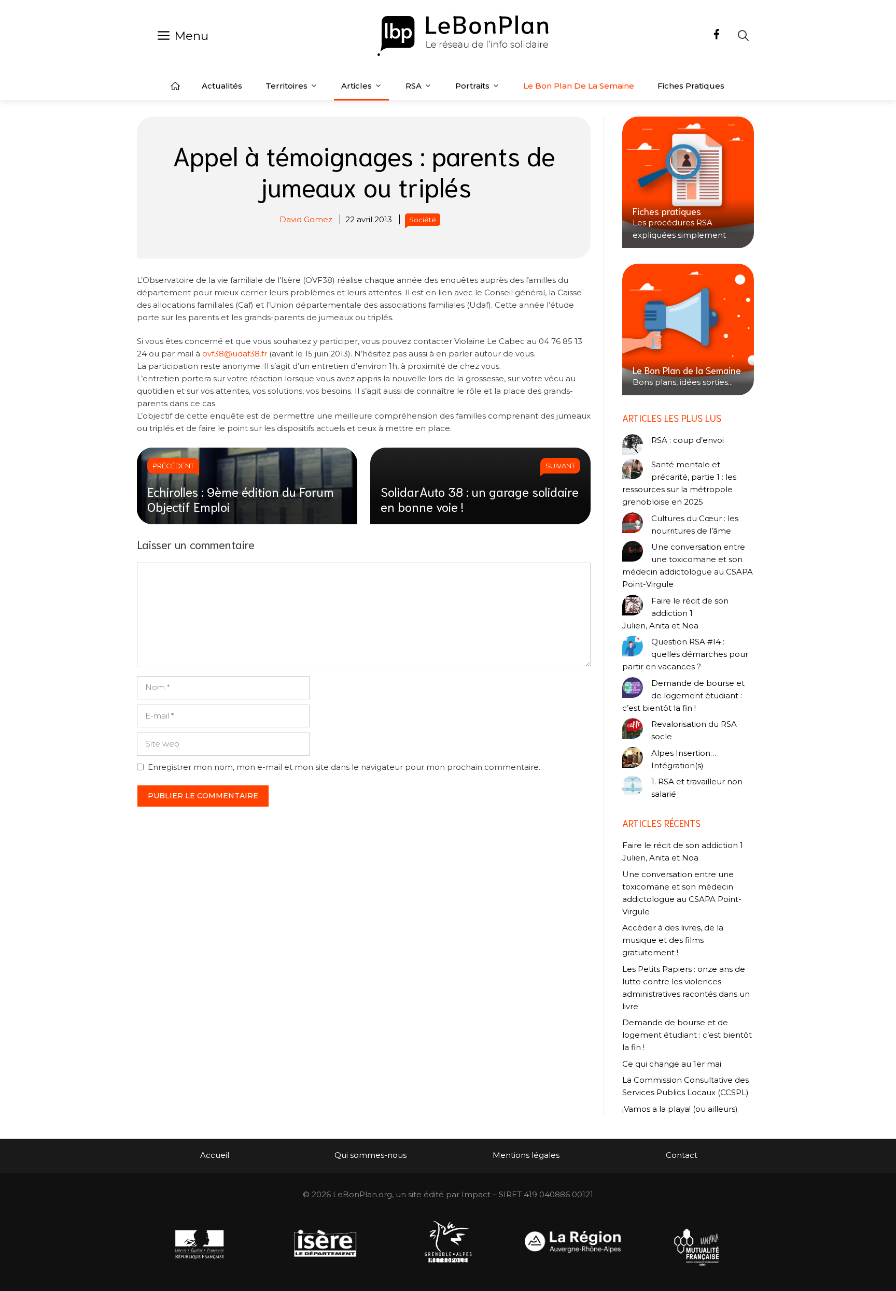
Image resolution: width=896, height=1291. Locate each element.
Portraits (472, 86)
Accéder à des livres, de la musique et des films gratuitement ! (672, 940)
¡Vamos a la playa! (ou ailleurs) (680, 1109)
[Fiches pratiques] (688, 182)
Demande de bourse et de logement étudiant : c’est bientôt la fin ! (683, 695)
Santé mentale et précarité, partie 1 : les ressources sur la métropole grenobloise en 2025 (679, 483)
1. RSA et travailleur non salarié (697, 788)
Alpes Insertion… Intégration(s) (683, 759)
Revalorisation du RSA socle (694, 730)
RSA (413, 86)
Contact (681, 1155)
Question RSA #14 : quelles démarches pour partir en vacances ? (685, 654)
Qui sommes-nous (370, 1155)
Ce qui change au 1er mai (671, 1064)
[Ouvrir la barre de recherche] (743, 35)
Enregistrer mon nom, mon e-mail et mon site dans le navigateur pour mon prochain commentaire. (344, 767)
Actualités (222, 86)
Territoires (286, 86)
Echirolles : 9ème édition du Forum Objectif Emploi (240, 498)
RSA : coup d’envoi (687, 440)
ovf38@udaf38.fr (234, 353)
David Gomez (305, 219)
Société (422, 220)
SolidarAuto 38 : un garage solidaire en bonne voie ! (480, 498)
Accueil (175, 86)
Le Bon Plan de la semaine (578, 86)
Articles (356, 86)
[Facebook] (716, 35)
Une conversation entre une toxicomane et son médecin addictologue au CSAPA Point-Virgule (687, 565)
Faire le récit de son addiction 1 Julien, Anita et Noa (675, 613)
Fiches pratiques (690, 86)
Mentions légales (526, 1155)
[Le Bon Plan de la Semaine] (688, 329)
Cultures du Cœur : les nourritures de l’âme (694, 524)
